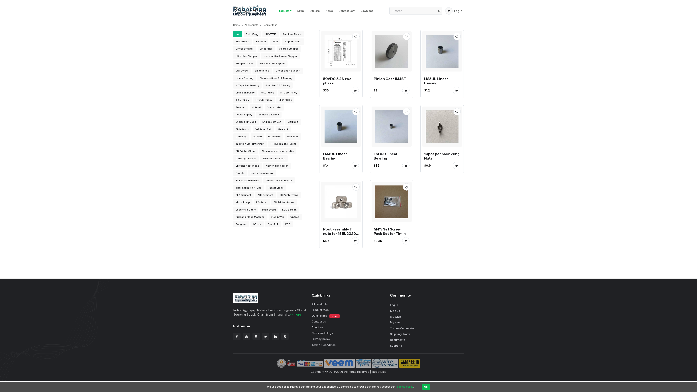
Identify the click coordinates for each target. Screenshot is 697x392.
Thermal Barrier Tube (249, 187)
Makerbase (242, 41)
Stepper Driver (244, 63)
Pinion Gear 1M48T (390, 78)
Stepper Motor (293, 41)
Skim (300, 11)
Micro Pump (243, 202)
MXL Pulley (267, 92)
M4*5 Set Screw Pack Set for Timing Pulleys (391, 233)
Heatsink (283, 129)
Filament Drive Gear (248, 180)
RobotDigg (252, 34)
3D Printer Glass (245, 151)
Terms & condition (324, 345)
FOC (288, 224)
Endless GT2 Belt (269, 114)
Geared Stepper (288, 48)
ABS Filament (265, 194)
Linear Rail (266, 48)
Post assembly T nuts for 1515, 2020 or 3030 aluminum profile (339, 235)
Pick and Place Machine (250, 216)
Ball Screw (242, 70)
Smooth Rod (262, 70)
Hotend (256, 107)
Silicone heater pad (247, 165)
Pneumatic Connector (279, 180)
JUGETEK (270, 34)
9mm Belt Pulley (245, 92)
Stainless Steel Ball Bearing (276, 78)
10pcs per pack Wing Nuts (442, 156)
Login (458, 11)
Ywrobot (261, 41)
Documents (397, 340)
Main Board (269, 209)
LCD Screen (289, 209)
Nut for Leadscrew (262, 173)
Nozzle (240, 173)
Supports (396, 345)
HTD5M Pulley (264, 99)
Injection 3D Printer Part (250, 143)
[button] (449, 11)
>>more (295, 314)
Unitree (294, 216)
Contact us (346, 11)
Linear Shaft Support (288, 70)
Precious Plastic (292, 34)
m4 (238, 34)
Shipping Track (400, 334)
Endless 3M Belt (271, 121)
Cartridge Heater (246, 158)
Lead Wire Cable (246, 209)
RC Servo (261, 202)
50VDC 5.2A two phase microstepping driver (337, 85)
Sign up (395, 311)
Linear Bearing (244, 78)
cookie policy (405, 386)
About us (317, 327)
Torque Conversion (402, 328)
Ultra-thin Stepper (246, 56)
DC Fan (257, 136)
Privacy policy (321, 339)
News (329, 11)
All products (251, 24)
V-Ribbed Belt (263, 129)
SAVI (275, 41)
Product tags (320, 310)
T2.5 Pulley (242, 99)
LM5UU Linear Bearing (436, 80)
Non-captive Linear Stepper (280, 56)
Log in (394, 305)
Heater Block (275, 187)
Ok (425, 386)
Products (283, 11)
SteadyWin (277, 216)
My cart (395, 322)
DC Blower (274, 136)
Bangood (241, 224)
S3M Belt (293, 121)
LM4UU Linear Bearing (335, 156)
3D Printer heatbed (273, 158)
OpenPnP (273, 224)
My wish (395, 316)
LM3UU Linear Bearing (385, 156)
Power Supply (244, 114)
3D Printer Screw (284, 202)
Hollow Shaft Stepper (272, 63)
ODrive (257, 224)
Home (236, 24)
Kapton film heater (277, 165)
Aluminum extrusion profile (278, 151)
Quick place (325, 315)
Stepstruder (274, 107)
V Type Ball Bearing (247, 85)
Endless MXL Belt (246, 121)
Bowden (241, 107)
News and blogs (322, 333)
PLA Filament (243, 194)
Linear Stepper (245, 48)
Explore (315, 11)
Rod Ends (292, 136)
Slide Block (242, 129)
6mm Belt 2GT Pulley (278, 85)
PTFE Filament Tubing (284, 143)
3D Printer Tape (289, 194)
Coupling (241, 136)
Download (367, 11)
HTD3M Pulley (288, 92)
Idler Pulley (285, 99)
